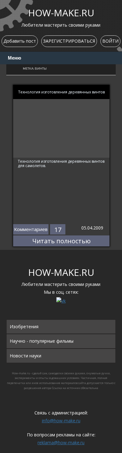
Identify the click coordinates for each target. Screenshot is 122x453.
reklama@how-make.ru (61, 442)
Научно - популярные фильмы (42, 341)
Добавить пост (19, 41)
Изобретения (24, 326)
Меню (14, 58)
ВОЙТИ (110, 41)
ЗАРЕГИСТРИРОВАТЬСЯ (69, 41)
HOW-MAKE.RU (61, 12)
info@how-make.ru (61, 421)
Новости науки (25, 356)
